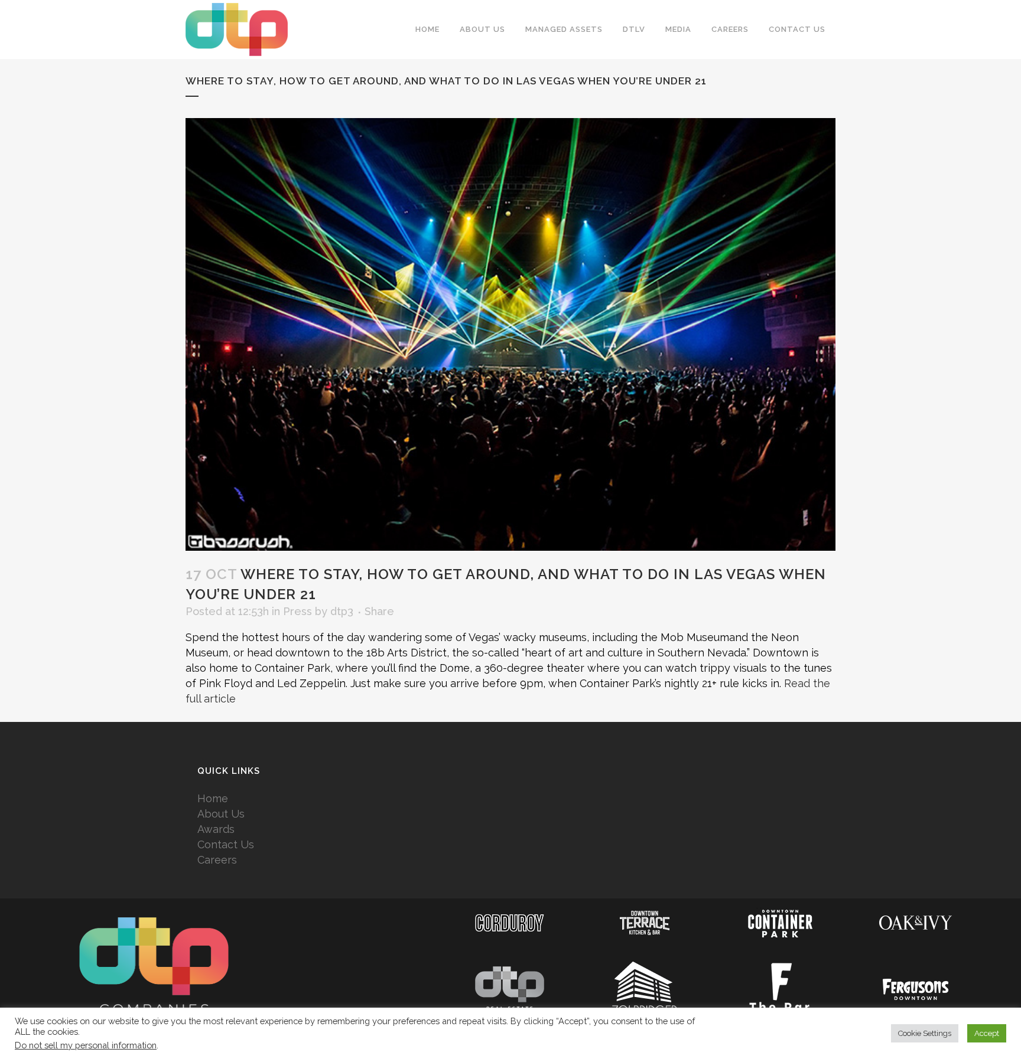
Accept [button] (986, 1033)
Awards (216, 829)
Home (212, 798)
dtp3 (341, 611)
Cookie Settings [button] (924, 1033)
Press (297, 611)
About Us (221, 814)
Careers (217, 860)
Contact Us (225, 844)
